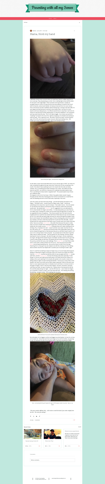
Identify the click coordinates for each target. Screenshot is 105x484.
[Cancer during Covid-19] (33, 434)
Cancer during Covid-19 (31, 441)
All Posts (25, 22)
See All (79, 426)
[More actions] (74, 30)
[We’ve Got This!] (52, 434)
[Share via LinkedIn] (36, 416)
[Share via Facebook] (30, 416)
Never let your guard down (72, 431)
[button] (79, 22)
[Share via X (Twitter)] (33, 416)
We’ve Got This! (49, 441)
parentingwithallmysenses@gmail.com (59, 478)
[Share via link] (39, 416)
